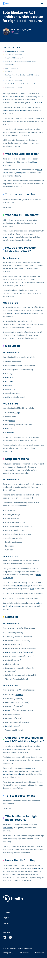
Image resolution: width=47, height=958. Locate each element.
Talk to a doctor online (13, 55)
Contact (7, 923)
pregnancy (7, 451)
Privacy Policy (8, 952)
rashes (12, 420)
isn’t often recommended (14, 749)
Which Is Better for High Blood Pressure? (20, 84)
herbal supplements (11, 96)
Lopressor (28, 652)
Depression (10, 377)
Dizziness (9, 428)
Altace (16, 726)
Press (6, 917)
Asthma (8, 397)
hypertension (36, 102)
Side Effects (9, 65)
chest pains (21, 173)
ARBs (32, 588)
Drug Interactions (11, 68)
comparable (8, 828)
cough (17, 413)
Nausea (8, 385)
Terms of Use (24, 952)
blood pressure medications (15, 110)
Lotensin (19, 694)
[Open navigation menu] (42, 3)
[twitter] (10, 937)
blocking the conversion (21, 313)
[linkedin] (4, 937)
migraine (27, 240)
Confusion (9, 432)
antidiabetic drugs (22, 585)
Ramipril (8, 726)
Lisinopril (8, 710)
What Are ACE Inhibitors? (14, 58)
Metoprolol (10, 652)
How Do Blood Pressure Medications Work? (21, 61)
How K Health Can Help (13, 87)
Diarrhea (9, 381)
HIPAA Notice (39, 952)
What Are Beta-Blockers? (15, 51)
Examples (8, 72)
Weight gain (10, 389)
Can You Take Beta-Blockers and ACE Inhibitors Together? (22, 76)
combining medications (13, 774)
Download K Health (35, 868)
